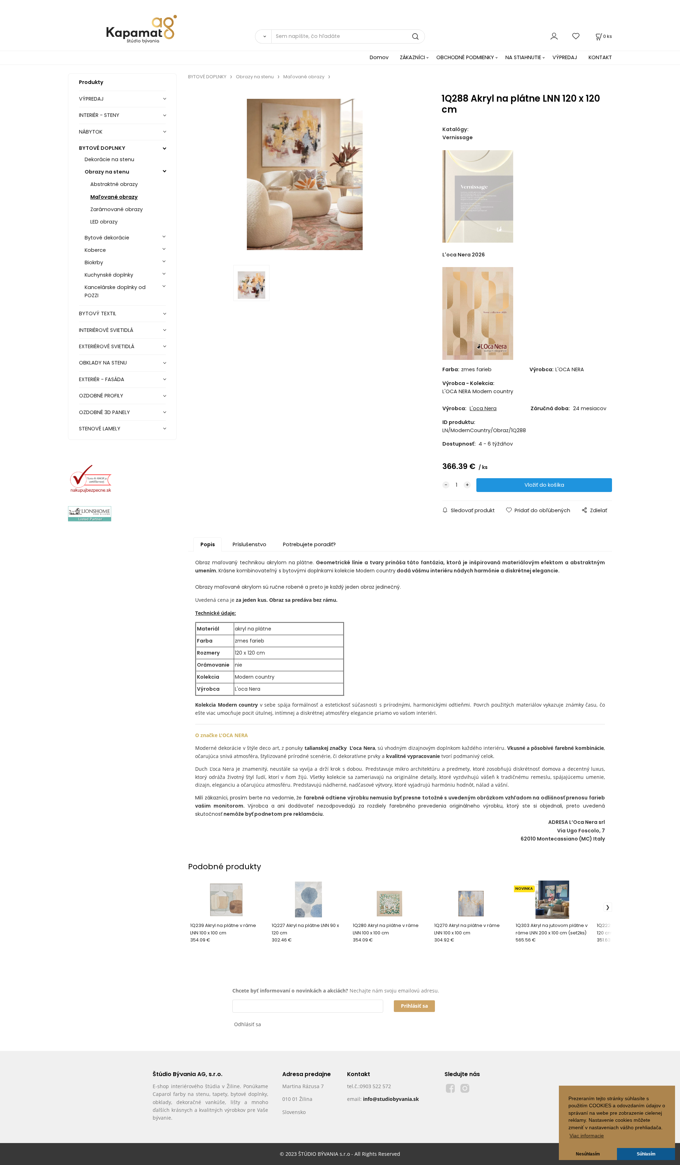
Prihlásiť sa (414, 1005)
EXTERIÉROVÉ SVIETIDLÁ (106, 346)
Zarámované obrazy (116, 209)
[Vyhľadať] (263, 36)
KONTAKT (600, 57)
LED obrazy (104, 221)
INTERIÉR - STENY (99, 115)
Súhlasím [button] (646, 1154)
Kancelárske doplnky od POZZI (115, 291)
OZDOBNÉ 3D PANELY (104, 412)
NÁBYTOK (90, 131)
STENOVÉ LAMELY (99, 428)
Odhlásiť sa (247, 1024)
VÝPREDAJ (564, 57)
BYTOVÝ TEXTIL (97, 313)
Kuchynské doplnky (109, 274)
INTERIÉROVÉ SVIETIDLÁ (106, 330)
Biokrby (94, 262)
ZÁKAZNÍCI (412, 57)
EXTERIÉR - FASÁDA (101, 379)
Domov (379, 57)
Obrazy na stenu (107, 171)
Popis (207, 544)
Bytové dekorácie (107, 237)
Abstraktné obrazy (114, 184)
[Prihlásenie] (554, 36)
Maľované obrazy (114, 196)
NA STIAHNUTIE (523, 57)
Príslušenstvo (249, 544)
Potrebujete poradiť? (309, 544)
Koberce (95, 250)
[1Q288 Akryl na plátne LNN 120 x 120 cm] (304, 174)
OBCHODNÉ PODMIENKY (465, 57)
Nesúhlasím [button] (588, 1154)
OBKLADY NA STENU (103, 362)
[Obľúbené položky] (576, 36)
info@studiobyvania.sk (391, 1099)
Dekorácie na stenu (109, 159)
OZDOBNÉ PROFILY (101, 395)
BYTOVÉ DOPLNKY (102, 148)
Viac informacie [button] (587, 1135)
